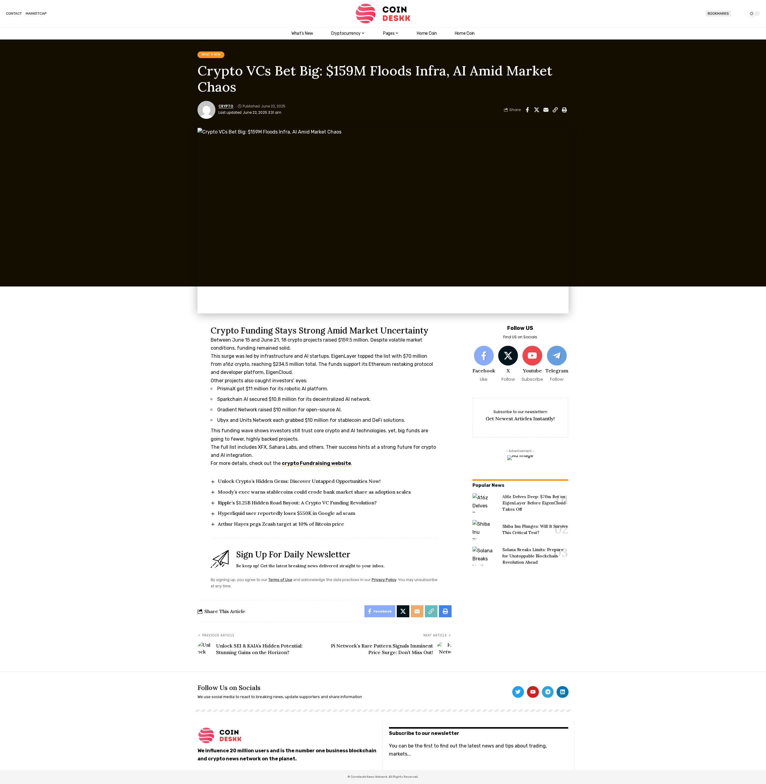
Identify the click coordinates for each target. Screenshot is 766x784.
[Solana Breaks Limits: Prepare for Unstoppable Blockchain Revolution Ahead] (485, 556)
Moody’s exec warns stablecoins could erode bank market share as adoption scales (314, 492)
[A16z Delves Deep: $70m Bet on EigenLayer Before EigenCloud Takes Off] (485, 502)
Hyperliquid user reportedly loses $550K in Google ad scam (286, 513)
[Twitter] (518, 692)
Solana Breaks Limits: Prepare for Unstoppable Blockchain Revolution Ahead (532, 556)
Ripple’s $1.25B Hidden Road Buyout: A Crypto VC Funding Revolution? (297, 503)
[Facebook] (483, 364)
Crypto (225, 106)
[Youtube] (532, 364)
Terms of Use (280, 579)
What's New (211, 54)
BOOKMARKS (718, 13)
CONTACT (14, 13)
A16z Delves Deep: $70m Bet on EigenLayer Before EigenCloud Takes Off (534, 503)
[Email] (546, 110)
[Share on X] (536, 110)
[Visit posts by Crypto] (206, 110)
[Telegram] (556, 364)
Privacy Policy (384, 579)
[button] (737, 13)
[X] (508, 364)
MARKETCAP (36, 13)
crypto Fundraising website (316, 463)
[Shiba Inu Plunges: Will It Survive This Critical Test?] (485, 529)
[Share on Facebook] (527, 110)
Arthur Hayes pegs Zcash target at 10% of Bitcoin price (281, 524)
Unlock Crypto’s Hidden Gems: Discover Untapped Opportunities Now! (299, 481)
